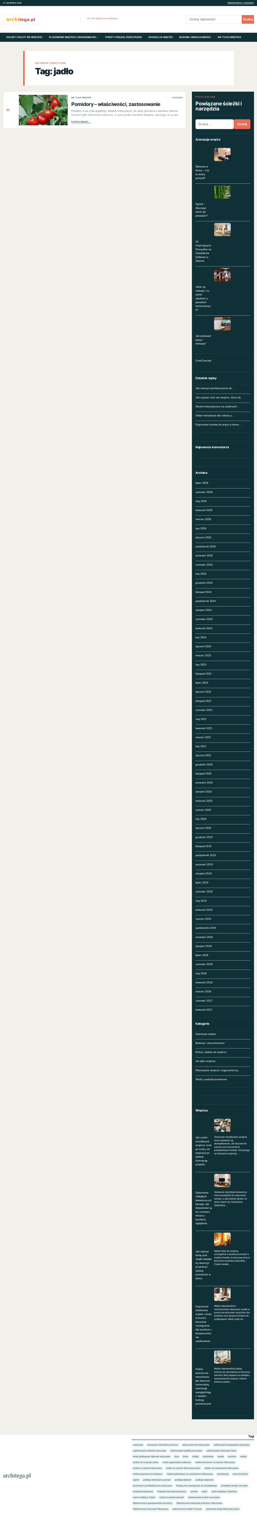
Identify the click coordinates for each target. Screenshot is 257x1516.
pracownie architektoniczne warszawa (152, 1485)
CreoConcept (203, 360)
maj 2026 (201, 501)
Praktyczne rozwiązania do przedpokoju (196, 1485)
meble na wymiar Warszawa (147, 1468)
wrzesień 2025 (204, 555)
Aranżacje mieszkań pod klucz (162, 1445)
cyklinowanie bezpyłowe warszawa (231, 1445)
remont (194, 1491)
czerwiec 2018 (204, 964)
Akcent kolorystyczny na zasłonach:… (217, 406)
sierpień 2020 (203, 791)
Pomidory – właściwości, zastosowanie (115, 104)
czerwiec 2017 (204, 1000)
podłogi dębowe (183, 1480)
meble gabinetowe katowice (177, 1462)
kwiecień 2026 (203, 510)
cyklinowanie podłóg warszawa (186, 1450)
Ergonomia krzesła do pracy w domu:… (218, 424)
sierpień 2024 (203, 610)
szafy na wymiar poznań (171, 1497)
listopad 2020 (203, 773)
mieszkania (223, 1474)
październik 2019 (205, 855)
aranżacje (138, 1445)
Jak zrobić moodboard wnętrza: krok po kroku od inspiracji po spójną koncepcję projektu (203, 1151)
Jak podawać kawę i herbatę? (203, 339)
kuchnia (232, 1456)
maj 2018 (201, 973)
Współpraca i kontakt (241, 3)
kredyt (221, 1456)
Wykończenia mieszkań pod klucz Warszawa (199, 1503)
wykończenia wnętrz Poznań (187, 1509)
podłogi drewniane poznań (157, 1480)
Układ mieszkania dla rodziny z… (215, 415)
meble (243, 1456)
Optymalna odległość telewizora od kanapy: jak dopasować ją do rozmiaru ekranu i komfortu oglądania (203, 1208)
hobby (195, 1456)
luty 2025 (200, 573)
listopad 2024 (203, 591)
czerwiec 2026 (204, 492)
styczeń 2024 (203, 646)
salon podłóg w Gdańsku (224, 1491)
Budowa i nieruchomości (195, 37)
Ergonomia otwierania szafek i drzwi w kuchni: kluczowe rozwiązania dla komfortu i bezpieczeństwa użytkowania (203, 1324)
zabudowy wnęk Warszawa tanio (222, 1509)
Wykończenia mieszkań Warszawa (150, 1509)
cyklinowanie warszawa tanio (221, 1450)
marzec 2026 (203, 519)
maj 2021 (201, 718)
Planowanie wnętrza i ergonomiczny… (74, 37)
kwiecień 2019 (203, 909)
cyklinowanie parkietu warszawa (149, 1450)
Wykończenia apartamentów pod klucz (152, 1503)
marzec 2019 (203, 918)
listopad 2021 (203, 700)
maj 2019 (201, 900)
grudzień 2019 (204, 837)
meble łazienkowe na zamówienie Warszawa (190, 1474)
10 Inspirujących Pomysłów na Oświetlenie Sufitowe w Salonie (203, 251)
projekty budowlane (143, 1491)
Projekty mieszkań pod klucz (171, 1491)
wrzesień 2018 (204, 937)
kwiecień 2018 (203, 982)
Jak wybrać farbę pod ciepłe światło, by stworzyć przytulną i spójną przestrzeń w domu (203, 1265)
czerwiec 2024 (204, 619)
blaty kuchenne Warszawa (195, 1445)
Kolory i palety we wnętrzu (24, 37)
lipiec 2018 (201, 955)
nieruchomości (240, 1474)
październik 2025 (205, 546)
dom (176, 1456)
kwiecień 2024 (203, 628)
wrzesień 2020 (204, 782)
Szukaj (248, 19)
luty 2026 (200, 528)
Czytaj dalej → (81, 122)
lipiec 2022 (201, 682)
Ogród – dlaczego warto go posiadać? (201, 209)
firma (185, 1456)
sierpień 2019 (203, 873)
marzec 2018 (203, 991)
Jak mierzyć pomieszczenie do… (214, 388)
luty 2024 (200, 637)
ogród (136, 1480)
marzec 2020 (203, 809)
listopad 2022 (203, 673)
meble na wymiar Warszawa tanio (183, 1468)
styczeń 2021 (203, 755)
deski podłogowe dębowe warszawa (151, 1456)
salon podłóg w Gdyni (144, 1497)
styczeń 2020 (203, 827)
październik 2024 (205, 600)
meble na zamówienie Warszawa (221, 1468)
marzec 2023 (203, 655)
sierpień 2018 (203, 946)
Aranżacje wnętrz (160, 37)
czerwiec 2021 (204, 709)
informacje (208, 1456)
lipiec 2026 (201, 482)
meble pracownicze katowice (148, 1474)
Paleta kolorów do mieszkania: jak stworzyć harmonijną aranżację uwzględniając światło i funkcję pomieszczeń (203, 1386)
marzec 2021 (203, 737)
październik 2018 (205, 927)
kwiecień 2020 (203, 800)
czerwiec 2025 (204, 564)
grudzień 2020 (204, 764)
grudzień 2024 (204, 582)
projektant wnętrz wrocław (234, 1485)
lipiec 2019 (201, 882)
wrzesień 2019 (204, 864)
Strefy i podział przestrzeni (123, 37)
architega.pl (17, 1475)
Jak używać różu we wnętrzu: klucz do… (219, 397)
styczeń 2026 (203, 537)
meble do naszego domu (145, 1462)
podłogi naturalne (204, 1480)
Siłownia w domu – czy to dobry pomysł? (202, 172)
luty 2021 (200, 746)
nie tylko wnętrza (229, 37)
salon (204, 1491)
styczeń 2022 (203, 691)
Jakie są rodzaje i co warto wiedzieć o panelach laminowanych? (203, 298)
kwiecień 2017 (203, 1009)
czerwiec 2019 (204, 891)
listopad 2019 (203, 846)
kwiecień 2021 (203, 728)
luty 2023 (200, 664)
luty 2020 (200, 818)
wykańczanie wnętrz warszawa (204, 1497)
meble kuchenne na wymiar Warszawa (215, 1462)
